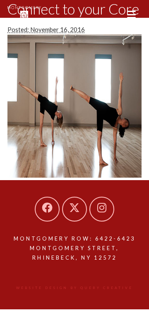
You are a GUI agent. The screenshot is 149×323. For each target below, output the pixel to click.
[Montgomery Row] (24, 13)
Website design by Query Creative (74, 288)
